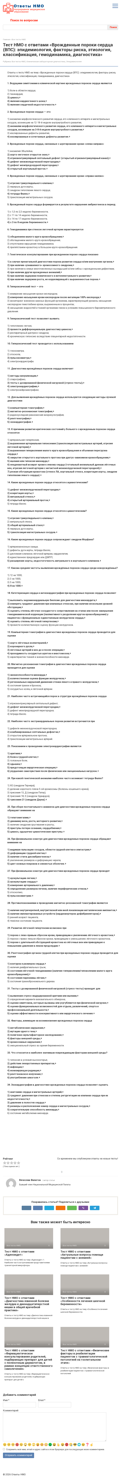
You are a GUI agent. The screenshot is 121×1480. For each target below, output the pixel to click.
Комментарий (10, 1410)
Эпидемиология (74, 61)
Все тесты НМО (19, 61)
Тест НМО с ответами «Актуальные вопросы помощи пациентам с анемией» (81, 1254)
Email (41, 1400)
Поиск (113, 27)
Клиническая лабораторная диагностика (46, 61)
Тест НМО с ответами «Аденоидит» (19, 1253)
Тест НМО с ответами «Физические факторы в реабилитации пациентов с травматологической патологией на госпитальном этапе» (84, 1356)
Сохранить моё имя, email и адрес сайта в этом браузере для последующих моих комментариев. (55, 1449)
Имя (6, 1400)
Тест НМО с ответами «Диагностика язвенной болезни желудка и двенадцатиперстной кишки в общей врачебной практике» (26, 1304)
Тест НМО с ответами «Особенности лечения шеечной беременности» (82, 1301)
